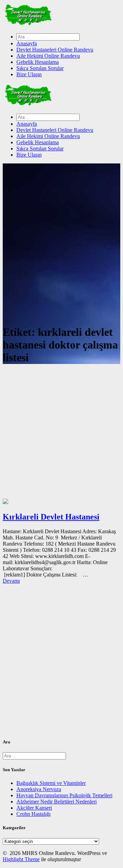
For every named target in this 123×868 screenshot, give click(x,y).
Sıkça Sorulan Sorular (40, 68)
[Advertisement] (61, 433)
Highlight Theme (21, 859)
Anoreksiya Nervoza (38, 789)
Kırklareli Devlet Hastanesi (51, 516)
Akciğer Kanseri (34, 808)
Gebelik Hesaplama (37, 62)
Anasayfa (26, 43)
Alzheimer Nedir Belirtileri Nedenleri (56, 801)
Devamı (11, 581)
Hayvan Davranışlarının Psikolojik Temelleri (64, 795)
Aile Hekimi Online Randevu (48, 56)
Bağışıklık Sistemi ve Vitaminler (51, 783)
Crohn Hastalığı (33, 814)
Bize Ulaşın (29, 74)
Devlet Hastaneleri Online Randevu (54, 50)
